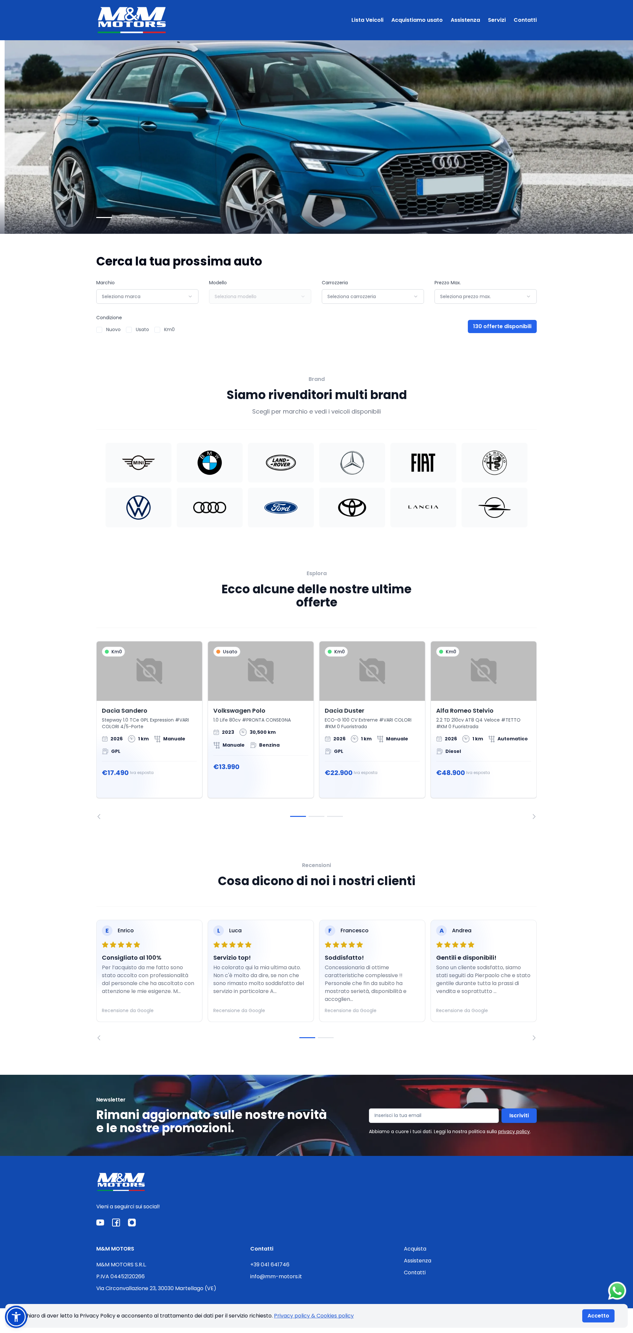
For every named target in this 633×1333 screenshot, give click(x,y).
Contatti (525, 20)
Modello (218, 282)
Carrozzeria (335, 282)
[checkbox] (99, 330)
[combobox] (147, 296)
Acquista (415, 1249)
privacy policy (514, 1131)
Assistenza (465, 20)
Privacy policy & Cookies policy (314, 1315)
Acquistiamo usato (417, 20)
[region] (316, 730)
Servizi (497, 20)
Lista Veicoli (367, 20)
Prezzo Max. (448, 282)
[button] (16, 1316)
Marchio (105, 282)
